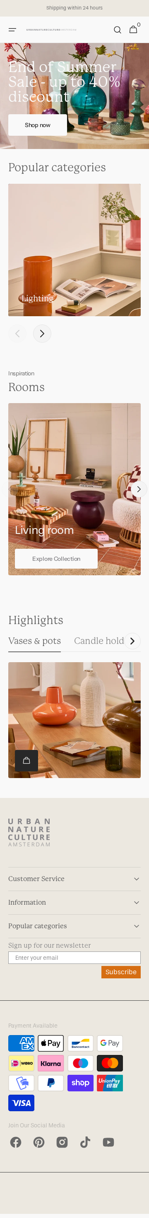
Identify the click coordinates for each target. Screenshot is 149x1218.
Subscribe (121, 972)
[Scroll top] (139, 1208)
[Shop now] (74, 96)
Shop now (37, 125)
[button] (12, 30)
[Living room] (74, 489)
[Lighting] (74, 250)
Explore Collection (56, 558)
